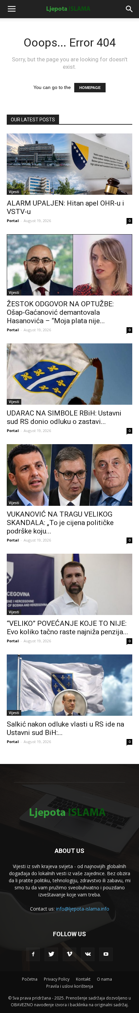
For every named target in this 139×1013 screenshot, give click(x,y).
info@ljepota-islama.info (82, 908)
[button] (129, 9)
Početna (29, 979)
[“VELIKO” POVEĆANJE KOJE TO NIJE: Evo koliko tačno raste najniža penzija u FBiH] (69, 584)
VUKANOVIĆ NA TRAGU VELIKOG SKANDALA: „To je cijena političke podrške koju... (60, 522)
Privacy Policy (57, 979)
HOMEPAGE (90, 88)
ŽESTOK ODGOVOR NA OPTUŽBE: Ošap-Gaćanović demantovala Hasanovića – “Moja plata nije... (60, 312)
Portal (13, 220)
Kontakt (83, 979)
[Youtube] (106, 954)
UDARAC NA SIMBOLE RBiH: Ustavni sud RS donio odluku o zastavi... (64, 417)
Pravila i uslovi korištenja (69, 986)
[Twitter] (51, 954)
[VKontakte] (87, 954)
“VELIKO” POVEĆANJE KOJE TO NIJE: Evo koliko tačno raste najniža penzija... (67, 627)
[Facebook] (33, 954)
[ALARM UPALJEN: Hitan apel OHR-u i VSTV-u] (69, 164)
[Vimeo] (69, 954)
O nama (104, 979)
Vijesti (14, 191)
